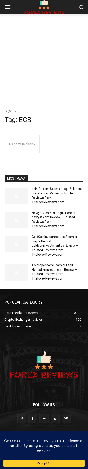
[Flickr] (43, 418)
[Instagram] (55, 418)
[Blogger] (21, 418)
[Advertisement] (44, 60)
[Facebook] (32, 418)
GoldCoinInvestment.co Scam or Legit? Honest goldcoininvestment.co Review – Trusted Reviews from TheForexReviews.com (55, 245)
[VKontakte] (66, 418)
